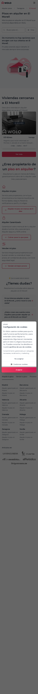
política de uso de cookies (20, 347)
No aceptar (19, 359)
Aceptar (19, 370)
